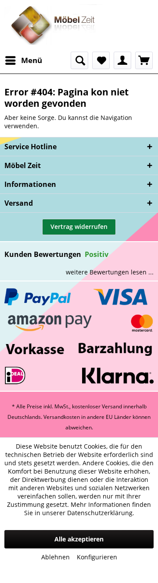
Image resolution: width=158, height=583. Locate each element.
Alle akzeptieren (79, 539)
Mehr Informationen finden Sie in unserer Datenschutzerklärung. (87, 508)
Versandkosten (61, 417)
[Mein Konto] (122, 60)
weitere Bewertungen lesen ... (110, 272)
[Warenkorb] (144, 60)
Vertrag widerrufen (79, 226)
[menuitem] (23, 60)
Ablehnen (55, 557)
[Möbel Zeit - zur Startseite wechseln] (53, 25)
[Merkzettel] (101, 60)
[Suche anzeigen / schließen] (79, 60)
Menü (31, 60)
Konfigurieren (97, 557)
